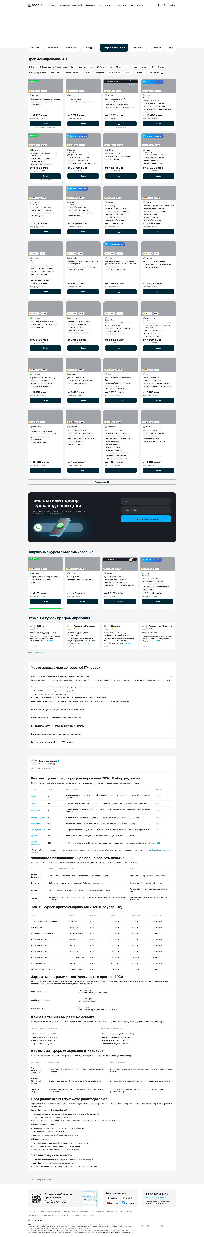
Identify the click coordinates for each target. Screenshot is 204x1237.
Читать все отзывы (35, 652)
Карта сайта (46, 1215)
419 (157, 824)
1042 (158, 810)
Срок (127, 73)
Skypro (33, 803)
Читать (50, 641)
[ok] (155, 1226)
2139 (158, 796)
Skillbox (40, 626)
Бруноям (34, 836)
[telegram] (142, 1226)
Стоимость (112, 73)
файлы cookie (53, 1230)
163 (157, 818)
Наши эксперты (58, 1215)
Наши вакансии (72, 1215)
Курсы (30, 1180)
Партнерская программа (57, 1211)
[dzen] (161, 1226)
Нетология (116, 626)
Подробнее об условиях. (106, 1232)
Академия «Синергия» (85, 626)
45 (157, 830)
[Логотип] (82, 1220)
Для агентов (73, 1211)
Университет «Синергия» (161, 626)
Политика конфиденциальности (119, 1211)
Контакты (41, 1211)
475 (157, 803)
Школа (139, 73)
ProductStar (35, 824)
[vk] (148, 1226)
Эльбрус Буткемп (38, 830)
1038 (158, 843)
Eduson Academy (38, 818)
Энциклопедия (34, 1215)
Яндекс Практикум (35, 843)
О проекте (32, 1211)
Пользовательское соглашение (92, 1211)
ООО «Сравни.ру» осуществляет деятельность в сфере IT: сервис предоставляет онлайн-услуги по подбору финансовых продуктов (73, 1225)
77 (157, 836)
